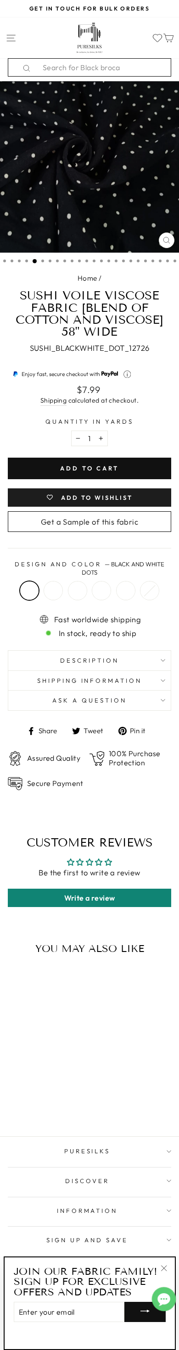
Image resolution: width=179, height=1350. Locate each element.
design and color (90, 568)
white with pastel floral (149, 590)
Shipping (53, 400)
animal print (53, 590)
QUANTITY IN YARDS (89, 421)
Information (87, 1210)
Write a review (89, 897)
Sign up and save (87, 1240)
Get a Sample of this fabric (89, 521)
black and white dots (29, 590)
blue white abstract (77, 590)
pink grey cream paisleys (126, 590)
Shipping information (89, 680)
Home (87, 278)
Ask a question (89, 700)
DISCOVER (87, 1180)
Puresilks (87, 1151)
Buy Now (39, 1103)
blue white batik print (101, 590)
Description (89, 660)
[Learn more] (127, 374)
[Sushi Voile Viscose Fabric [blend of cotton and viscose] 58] (18, 1085)
